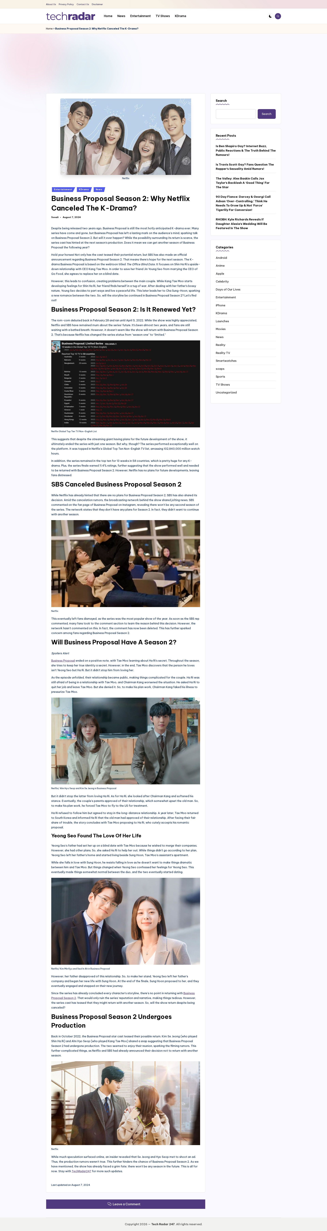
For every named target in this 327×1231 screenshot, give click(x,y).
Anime (220, 265)
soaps (220, 368)
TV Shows (223, 384)
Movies (221, 329)
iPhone (220, 305)
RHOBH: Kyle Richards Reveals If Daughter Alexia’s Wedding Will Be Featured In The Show (241, 223)
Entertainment (63, 189)
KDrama (84, 189)
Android (221, 257)
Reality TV (223, 353)
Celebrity (222, 281)
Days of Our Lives (228, 289)
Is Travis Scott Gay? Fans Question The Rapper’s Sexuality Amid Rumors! (245, 166)
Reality (220, 345)
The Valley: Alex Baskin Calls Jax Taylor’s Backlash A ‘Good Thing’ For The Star (243, 182)
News (99, 189)
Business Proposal (63, 660)
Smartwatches (226, 360)
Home (49, 28)
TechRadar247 (81, 1171)
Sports (220, 376)
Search (221, 101)
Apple (220, 273)
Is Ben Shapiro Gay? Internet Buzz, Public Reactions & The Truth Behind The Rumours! (246, 150)
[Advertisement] (163, 59)
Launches (222, 321)
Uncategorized (226, 392)
